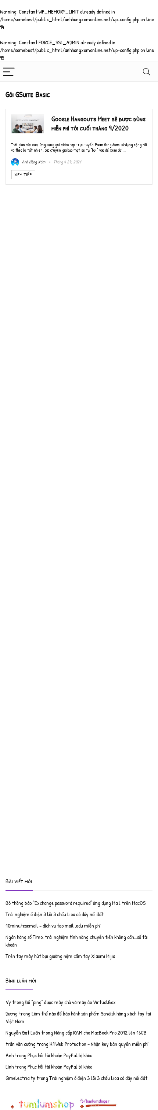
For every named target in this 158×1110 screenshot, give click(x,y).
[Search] (146, 71)
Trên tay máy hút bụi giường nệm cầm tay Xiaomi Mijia (60, 956)
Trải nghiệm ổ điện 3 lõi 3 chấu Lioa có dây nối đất (55, 914)
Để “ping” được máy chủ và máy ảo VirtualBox (70, 1002)
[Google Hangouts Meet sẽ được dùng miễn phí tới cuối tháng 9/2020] (27, 118)
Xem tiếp (23, 174)
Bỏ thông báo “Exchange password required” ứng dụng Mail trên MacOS (76, 903)
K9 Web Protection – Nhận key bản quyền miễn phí (99, 1044)
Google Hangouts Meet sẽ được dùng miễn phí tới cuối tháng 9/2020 (98, 123)
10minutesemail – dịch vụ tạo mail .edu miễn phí (53, 925)
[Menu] (9, 71)
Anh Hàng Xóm (33, 162)
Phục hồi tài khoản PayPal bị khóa (60, 1055)
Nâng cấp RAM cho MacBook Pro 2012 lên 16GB (100, 1032)
